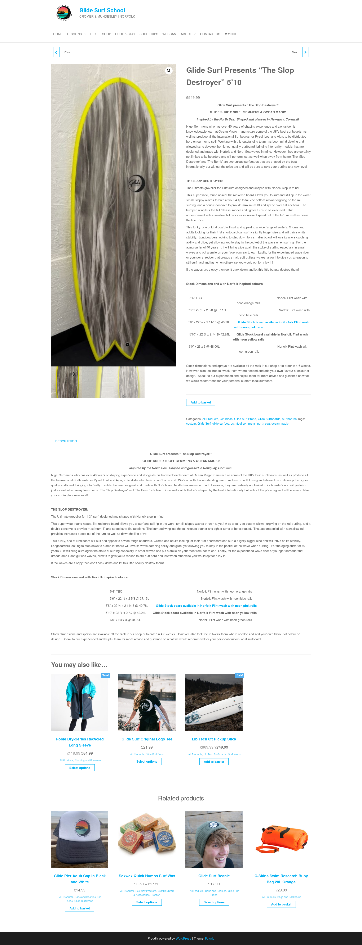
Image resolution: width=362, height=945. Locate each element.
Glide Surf (204, 423)
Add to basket (201, 402)
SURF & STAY (125, 34)
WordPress (183, 938)
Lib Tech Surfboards (215, 754)
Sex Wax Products (146, 890)
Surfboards (289, 419)
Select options (79, 767)
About (186, 34)
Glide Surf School (102, 10)
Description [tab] (66, 441)
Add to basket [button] (214, 761)
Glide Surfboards (269, 419)
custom (191, 423)
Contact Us (210, 34)
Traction (155, 894)
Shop (106, 34)
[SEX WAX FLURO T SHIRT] (56, 52)
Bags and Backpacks (289, 897)
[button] (169, 70)
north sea (263, 423)
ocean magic (280, 423)
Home (58, 34)
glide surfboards (223, 423)
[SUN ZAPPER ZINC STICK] (306, 52)
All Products (210, 419)
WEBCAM (169, 34)
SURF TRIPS (149, 34)
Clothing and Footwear (88, 760)
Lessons (74, 34)
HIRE (94, 34)
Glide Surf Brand (245, 419)
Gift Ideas (226, 419)
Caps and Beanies (85, 897)
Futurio (209, 938)
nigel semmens (245, 423)
